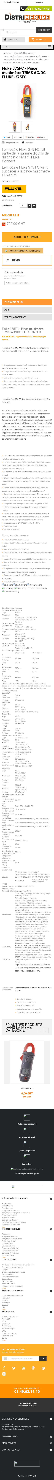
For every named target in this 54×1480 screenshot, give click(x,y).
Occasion (5, 1305)
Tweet (7, 137)
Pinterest (42, 137)
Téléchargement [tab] (15, 317)
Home (8, 53)
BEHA (4, 1321)
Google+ (30, 137)
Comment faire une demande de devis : (16, 246)
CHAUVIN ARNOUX (9, 1333)
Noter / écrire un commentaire (17, 283)
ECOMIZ (32, 1476)
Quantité (7, 205)
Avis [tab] (7, 309)
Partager (18, 137)
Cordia (4, 1338)
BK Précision (6, 1326)
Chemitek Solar (7, 1335)
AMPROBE (6, 1319)
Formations (6, 1298)
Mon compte (9, 1443)
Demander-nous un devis (27, 1406)
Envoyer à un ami (12, 142)
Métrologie (6, 1302)
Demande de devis (11, 2)
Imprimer (29, 142)
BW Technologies (8, 1328)
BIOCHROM (6, 1324)
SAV (3, 1307)
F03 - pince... (27, 1088)
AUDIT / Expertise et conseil (12, 1295)
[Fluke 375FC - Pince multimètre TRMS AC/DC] (14, 127)
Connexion (12, 40)
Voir (3, 1309)
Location (5, 1300)
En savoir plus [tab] (13, 302)
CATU (4, 1331)
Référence (6, 196)
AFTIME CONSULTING (10, 1317)
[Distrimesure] (27, 17)
